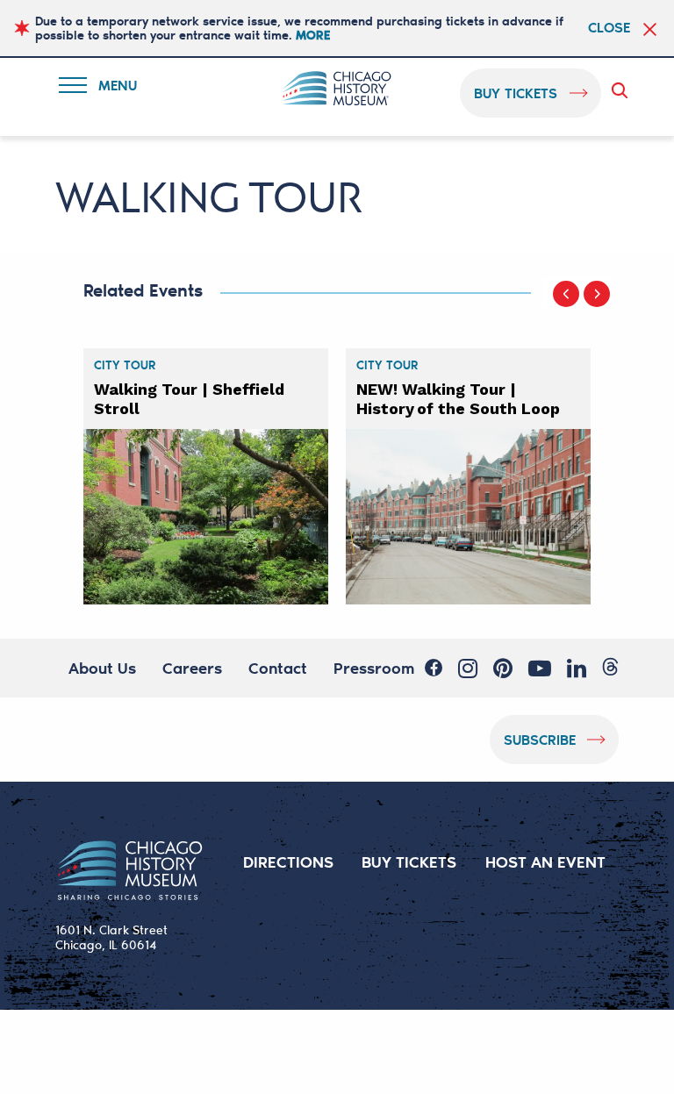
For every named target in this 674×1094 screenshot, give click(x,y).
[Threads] (610, 666)
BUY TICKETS (409, 861)
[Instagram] (467, 668)
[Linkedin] (576, 668)
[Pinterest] (503, 668)
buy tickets (515, 92)
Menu (109, 88)
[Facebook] (433, 667)
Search (623, 90)
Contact (277, 667)
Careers (192, 667)
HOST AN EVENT (545, 861)
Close (609, 27)
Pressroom (373, 667)
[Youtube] (539, 668)
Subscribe (540, 739)
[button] (566, 294)
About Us (102, 667)
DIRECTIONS (288, 861)
